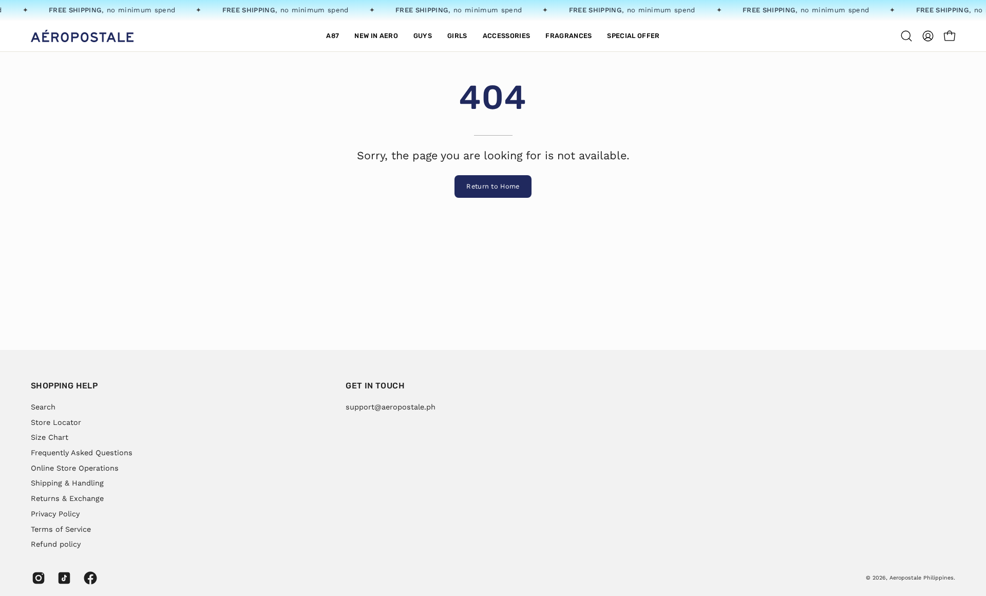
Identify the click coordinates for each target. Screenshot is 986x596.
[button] (376, 36)
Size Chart (49, 437)
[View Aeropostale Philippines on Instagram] (37, 578)
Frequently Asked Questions (81, 453)
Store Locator (56, 422)
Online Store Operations (75, 467)
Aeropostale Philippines (921, 577)
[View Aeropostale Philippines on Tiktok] (62, 578)
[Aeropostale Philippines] (82, 36)
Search (43, 407)
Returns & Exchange (67, 498)
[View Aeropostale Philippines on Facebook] (89, 578)
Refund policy (56, 544)
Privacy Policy (55, 513)
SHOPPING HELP (64, 385)
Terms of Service (61, 529)
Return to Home (492, 186)
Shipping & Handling (67, 483)
